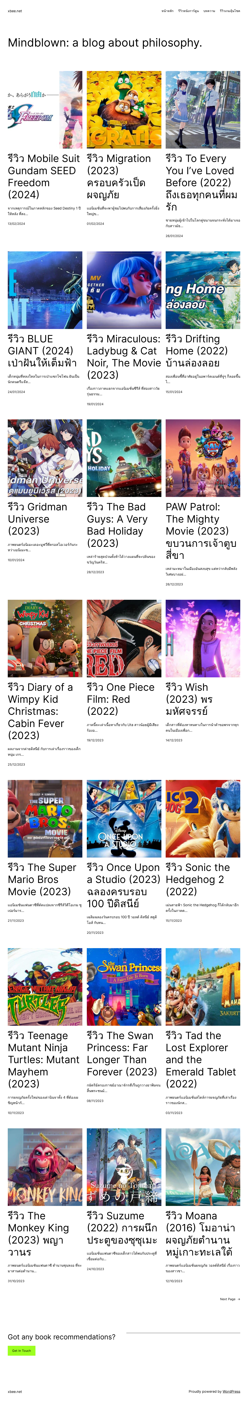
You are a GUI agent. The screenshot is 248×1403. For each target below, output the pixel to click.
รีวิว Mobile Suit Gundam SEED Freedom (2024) (44, 176)
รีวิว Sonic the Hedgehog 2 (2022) (198, 879)
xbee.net (15, 11)
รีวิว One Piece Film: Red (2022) (121, 699)
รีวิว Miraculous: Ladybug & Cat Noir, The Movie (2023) (124, 357)
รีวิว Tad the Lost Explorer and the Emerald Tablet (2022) (201, 1060)
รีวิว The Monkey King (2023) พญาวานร (38, 1234)
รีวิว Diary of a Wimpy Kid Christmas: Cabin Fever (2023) (40, 711)
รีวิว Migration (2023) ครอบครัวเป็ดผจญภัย (119, 176)
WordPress (231, 1391)
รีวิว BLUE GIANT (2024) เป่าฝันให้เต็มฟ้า (42, 351)
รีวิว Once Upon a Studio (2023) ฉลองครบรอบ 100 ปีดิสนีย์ (124, 885)
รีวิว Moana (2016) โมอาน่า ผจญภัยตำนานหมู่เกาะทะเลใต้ (200, 1234)
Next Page (230, 1299)
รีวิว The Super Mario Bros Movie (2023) (42, 879)
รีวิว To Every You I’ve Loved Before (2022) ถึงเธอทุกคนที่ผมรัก (202, 182)
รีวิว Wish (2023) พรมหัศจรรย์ (189, 699)
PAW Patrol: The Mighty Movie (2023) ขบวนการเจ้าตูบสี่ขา (201, 531)
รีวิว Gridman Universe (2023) (37, 519)
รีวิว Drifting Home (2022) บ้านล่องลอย (197, 351)
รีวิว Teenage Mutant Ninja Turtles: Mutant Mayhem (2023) (44, 1060)
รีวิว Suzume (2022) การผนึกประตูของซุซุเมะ (122, 1228)
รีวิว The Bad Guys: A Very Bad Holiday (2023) (117, 525)
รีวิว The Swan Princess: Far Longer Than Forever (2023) (122, 1054)
